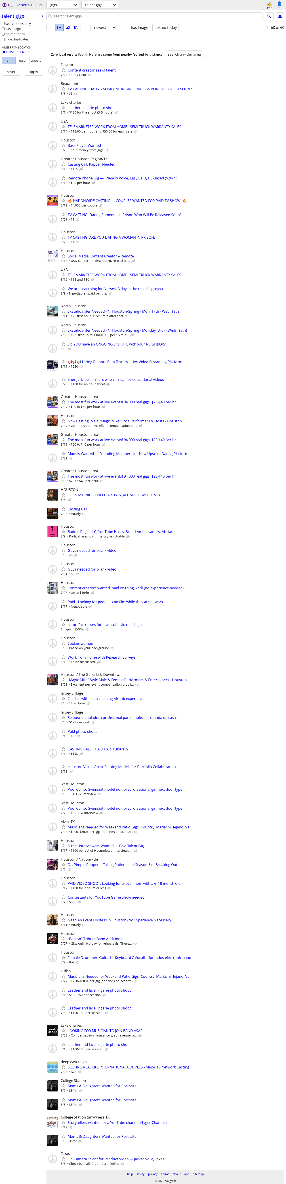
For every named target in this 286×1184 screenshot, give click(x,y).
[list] (50, 27)
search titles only (18, 23)
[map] (76, 27)
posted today (15, 34)
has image (13, 29)
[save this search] (280, 16)
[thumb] (59, 27)
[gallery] (67, 27)
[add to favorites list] (63, 70)
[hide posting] (90, 75)
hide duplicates (17, 39)
